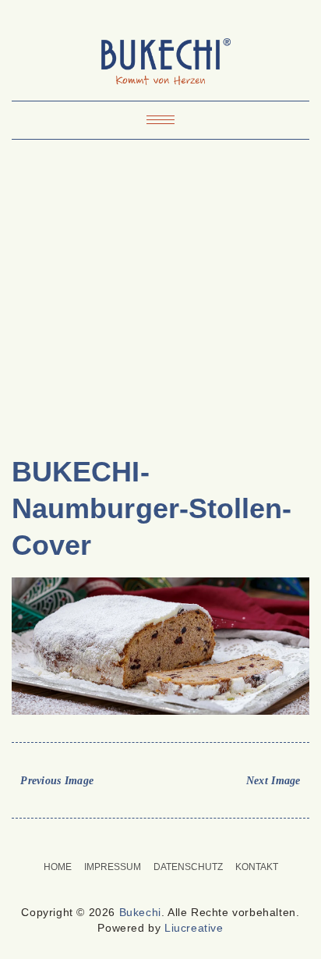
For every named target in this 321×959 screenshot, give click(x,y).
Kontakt (256, 866)
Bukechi (140, 912)
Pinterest (150, 839)
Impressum (112, 866)
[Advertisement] (160, 303)
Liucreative (194, 928)
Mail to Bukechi (170, 839)
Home (58, 866)
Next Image (273, 781)
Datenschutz (188, 866)
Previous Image (56, 781)
